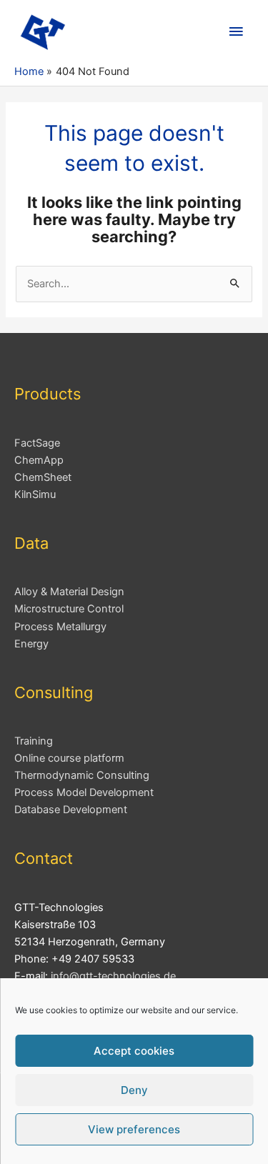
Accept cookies (134, 1051)
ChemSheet (42, 477)
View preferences (134, 1129)
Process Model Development (84, 792)
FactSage (37, 443)
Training (33, 741)
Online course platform (69, 758)
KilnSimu (35, 494)
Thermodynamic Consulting (81, 775)
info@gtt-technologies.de (113, 976)
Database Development (70, 809)
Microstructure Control (69, 608)
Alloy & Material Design (69, 591)
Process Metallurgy (60, 626)
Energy (31, 643)
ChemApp (39, 460)
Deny (134, 1090)
